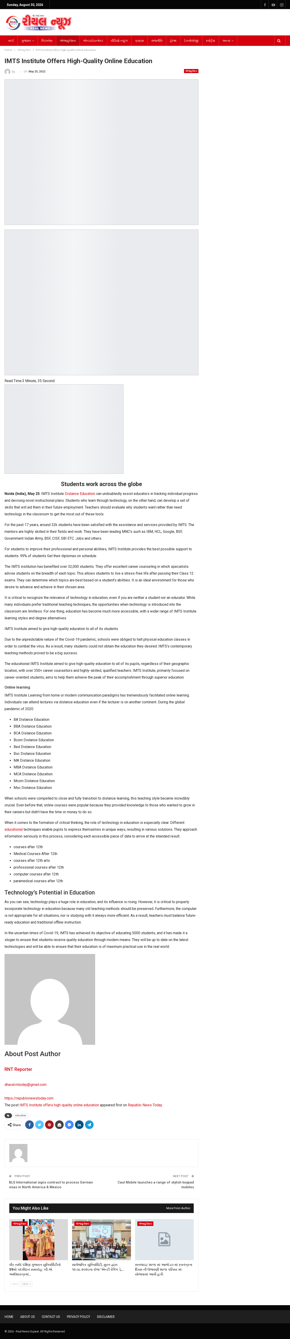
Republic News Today (145, 1105)
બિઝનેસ (46, 40)
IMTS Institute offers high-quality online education (59, 1105)
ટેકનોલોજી (191, 40)
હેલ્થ (173, 40)
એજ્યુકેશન (68, 40)
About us (27, 1317)
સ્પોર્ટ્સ (210, 40)
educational (14, 829)
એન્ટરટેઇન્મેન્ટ (93, 40)
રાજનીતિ (156, 40)
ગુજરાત (26, 40)
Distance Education (80, 494)
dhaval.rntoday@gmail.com (25, 1084)
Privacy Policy (78, 1317)
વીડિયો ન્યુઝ (119, 40)
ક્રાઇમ (139, 40)
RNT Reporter (18, 1069)
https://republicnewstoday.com (29, 1098)
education (20, 1115)
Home (9, 1317)
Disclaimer (106, 1317)
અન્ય (226, 40)
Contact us (51, 1317)
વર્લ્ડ (11, 40)
